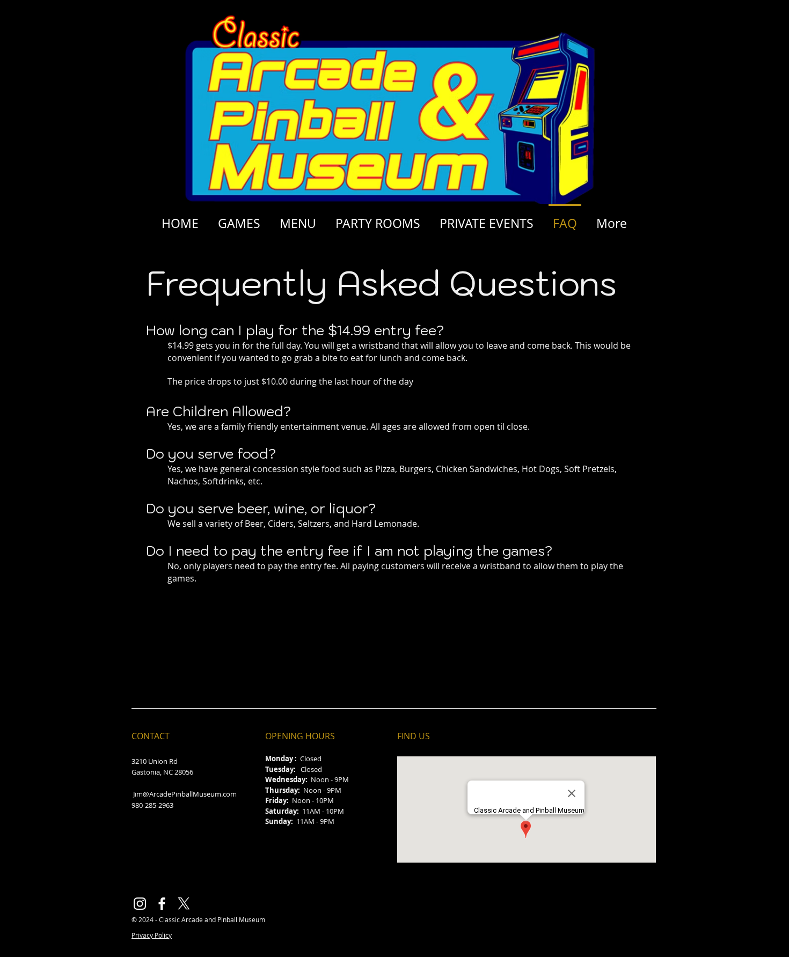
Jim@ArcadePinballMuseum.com (185, 794)
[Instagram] (140, 903)
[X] (184, 903)
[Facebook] (162, 903)
